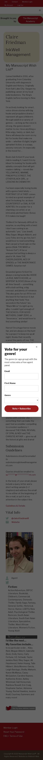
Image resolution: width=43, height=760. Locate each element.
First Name (10, 383)
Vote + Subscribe (21, 408)
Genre (7, 395)
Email (7, 371)
